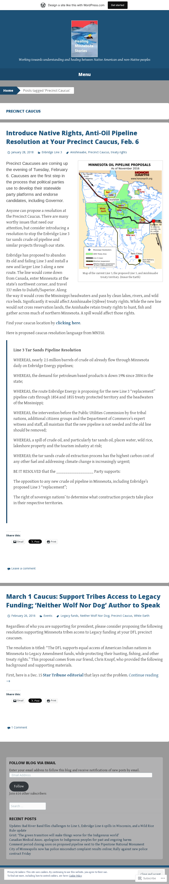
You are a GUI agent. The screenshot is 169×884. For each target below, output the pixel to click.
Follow (19, 786)
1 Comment (19, 727)
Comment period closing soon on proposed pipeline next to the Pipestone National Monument (76, 844)
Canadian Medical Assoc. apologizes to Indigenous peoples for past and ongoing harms (70, 840)
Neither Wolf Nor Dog (94, 616)
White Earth (141, 616)
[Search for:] (27, 806)
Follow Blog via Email (32, 762)
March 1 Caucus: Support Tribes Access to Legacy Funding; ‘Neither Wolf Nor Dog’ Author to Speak (83, 600)
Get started (117, 5)
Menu (84, 74)
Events (47, 616)
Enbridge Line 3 (52, 152)
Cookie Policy (75, 875)
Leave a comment (23, 568)
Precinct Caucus (98, 152)
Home (8, 90)
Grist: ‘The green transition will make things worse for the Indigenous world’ (64, 835)
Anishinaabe (78, 152)
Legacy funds (69, 616)
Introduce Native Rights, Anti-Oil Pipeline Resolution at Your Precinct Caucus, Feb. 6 (72, 137)
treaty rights (119, 152)
